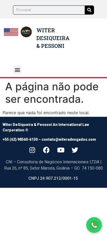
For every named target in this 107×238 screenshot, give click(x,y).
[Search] (89, 10)
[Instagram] (32, 149)
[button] (17, 69)
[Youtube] (60, 149)
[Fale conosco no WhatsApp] (94, 225)
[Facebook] (46, 149)
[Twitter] (75, 149)
